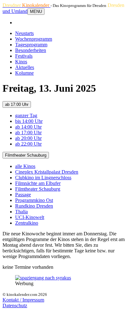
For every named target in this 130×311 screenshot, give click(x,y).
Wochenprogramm (33, 39)
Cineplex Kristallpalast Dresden (46, 172)
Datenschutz (15, 305)
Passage (23, 194)
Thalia (21, 211)
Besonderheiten (30, 50)
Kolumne (24, 73)
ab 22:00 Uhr (28, 144)
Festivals (23, 56)
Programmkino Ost (34, 200)
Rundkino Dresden (34, 206)
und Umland (15, 11)
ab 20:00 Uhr (28, 138)
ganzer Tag (26, 115)
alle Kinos (25, 166)
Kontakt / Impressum (23, 299)
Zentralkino (26, 223)
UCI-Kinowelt (29, 217)
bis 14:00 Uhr (29, 121)
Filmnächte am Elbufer (38, 183)
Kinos (21, 61)
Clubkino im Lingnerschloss (43, 177)
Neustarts (24, 33)
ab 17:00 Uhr (16, 104)
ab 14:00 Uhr (28, 127)
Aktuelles (24, 67)
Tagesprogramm (31, 44)
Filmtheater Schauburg (25, 155)
